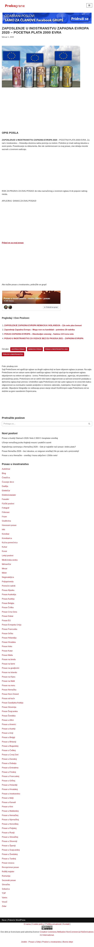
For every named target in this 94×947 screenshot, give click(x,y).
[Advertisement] (47, 113)
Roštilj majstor (8, 871)
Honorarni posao (9, 525)
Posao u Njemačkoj (10, 820)
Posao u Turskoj (9, 859)
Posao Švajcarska (10, 711)
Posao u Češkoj (9, 750)
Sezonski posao (9, 880)
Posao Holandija (9, 638)
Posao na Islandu (9, 672)
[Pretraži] (89, 423)
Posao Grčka (7, 633)
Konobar (5, 534)
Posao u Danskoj (9, 759)
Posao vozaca (8, 863)
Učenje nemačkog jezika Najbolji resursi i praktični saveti (26, 443)
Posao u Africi (8, 720)
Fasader (5, 499)
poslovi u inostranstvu (13, 354)
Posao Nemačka (9, 690)
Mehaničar (6, 564)
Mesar (4, 569)
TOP (4, 893)
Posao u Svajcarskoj (11, 850)
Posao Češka (8, 607)
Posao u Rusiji (8, 833)
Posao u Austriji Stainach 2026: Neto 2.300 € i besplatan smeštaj (30, 438)
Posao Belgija (8, 603)
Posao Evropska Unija (11, 625)
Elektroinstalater (9, 495)
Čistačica (6, 478)
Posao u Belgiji (8, 737)
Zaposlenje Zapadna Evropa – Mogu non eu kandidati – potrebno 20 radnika (39, 330)
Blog (4, 473)
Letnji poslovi (7, 556)
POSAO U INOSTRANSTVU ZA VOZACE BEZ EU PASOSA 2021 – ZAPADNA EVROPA (43, 338)
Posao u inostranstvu (11, 794)
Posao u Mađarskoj (10, 811)
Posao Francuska (9, 629)
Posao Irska (7, 646)
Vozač (4, 902)
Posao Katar (7, 651)
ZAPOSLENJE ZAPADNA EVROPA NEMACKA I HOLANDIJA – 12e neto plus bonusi (43, 325)
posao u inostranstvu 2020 (56, 349)
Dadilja (5, 486)
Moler (4, 573)
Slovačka (6, 885)
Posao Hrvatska (9, 642)
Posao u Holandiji (9, 785)
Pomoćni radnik (8, 586)
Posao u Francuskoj (10, 776)
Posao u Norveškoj (10, 824)
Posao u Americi (9, 724)
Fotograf (5, 508)
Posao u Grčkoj (8, 781)
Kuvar (4, 551)
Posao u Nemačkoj (10, 815)
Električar (6, 491)
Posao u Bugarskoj (10, 746)
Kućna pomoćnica (10, 542)
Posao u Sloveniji (9, 841)
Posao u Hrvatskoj (10, 789)
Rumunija (6, 876)
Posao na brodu (9, 659)
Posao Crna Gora (9, 612)
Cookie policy (38, 924)
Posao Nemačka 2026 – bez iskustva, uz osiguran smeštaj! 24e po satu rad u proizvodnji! (40, 451)
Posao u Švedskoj (10, 854)
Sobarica (6, 889)
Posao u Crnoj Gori (10, 755)
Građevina (6, 521)
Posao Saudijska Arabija (12, 703)
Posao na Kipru (8, 677)
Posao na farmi (8, 664)
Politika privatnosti (53, 924)
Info (3, 529)
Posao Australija (9, 594)
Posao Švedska (9, 716)
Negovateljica (8, 577)
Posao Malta (7, 655)
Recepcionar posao (10, 867)
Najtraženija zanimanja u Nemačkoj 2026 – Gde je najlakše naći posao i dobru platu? (39, 447)
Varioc (4, 898)
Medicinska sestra (10, 560)
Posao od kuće (8, 698)
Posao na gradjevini (10, 668)
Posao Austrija (8, 599)
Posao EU (6, 620)
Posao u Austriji (8, 729)
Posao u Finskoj (9, 772)
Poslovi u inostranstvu (51, 942)
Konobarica (7, 538)
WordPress (20, 920)
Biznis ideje (68, 942)
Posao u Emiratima (10, 768)
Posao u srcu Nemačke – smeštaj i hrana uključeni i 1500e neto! (29, 455)
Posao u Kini (7, 807)
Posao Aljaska (8, 590)
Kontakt (66, 924)
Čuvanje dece (8, 482)
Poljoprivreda (7, 582)
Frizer (4, 517)
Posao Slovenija (9, 707)
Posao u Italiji (8, 798)
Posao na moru (8, 685)
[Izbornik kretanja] (89, 5)
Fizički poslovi (8, 504)
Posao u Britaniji (9, 742)
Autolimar (6, 469)
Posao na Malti (8, 681)
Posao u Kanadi (9, 802)
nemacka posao (35, 349)
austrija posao (18, 349)
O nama (27, 924)
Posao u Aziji (7, 733)
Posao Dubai (7, 616)
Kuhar (4, 547)
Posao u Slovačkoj (10, 837)
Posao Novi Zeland (10, 694)
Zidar (4, 906)
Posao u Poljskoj (9, 828)
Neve (4, 920)
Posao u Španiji (9, 846)
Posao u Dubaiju (9, 763)
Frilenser (6, 512)
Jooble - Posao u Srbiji (31, 942)
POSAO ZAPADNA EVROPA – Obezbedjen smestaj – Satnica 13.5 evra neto (39, 334)
